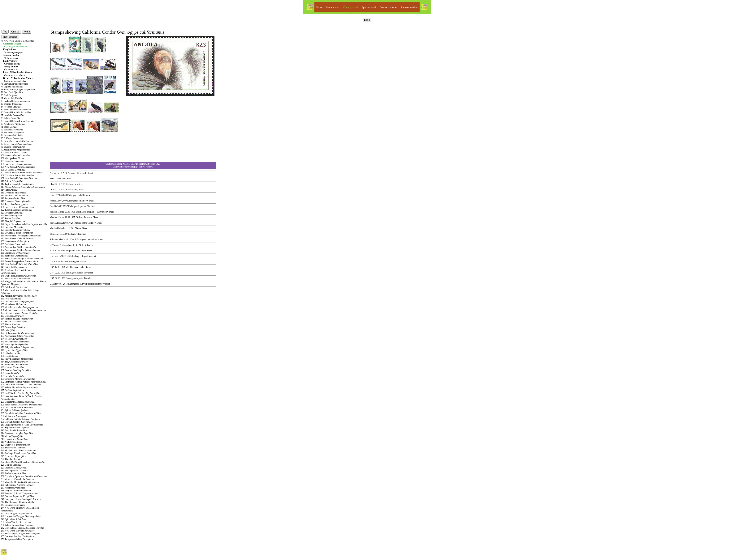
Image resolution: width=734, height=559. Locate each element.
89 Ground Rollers (18, 121)
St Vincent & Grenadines (61, 245)
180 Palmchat (11, 353)
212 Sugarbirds (14, 427)
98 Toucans (13, 147)
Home (319, 7)
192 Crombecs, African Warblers (23, 381)
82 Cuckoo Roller (15, 101)
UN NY (53, 261)
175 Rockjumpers (15, 341)
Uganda (53, 283)
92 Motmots (12, 129)
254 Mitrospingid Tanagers (20, 533)
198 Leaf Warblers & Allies (20, 393)
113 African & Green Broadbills (23, 187)
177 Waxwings (14, 344)
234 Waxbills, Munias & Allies (20, 482)
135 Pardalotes (14, 244)
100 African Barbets (14, 152)
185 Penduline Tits (14, 364)
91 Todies (9, 126)
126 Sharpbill (13, 221)
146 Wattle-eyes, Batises (18, 275)
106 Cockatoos (13, 169)
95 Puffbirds (12, 138)
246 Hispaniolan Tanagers (21, 516)
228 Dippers (11, 465)
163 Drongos (12, 316)
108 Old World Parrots (17, 175)
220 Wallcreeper (15, 444)
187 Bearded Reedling (16, 370)
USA (52, 267)
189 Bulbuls (13, 376)
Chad (52, 184)
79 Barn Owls (12, 92)
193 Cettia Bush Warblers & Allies (21, 384)
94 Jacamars (12, 135)
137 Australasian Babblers (20, 250)
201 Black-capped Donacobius (21, 404)
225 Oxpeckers (13, 456)
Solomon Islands (57, 239)
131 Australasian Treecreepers (21, 235)
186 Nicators (12, 367)
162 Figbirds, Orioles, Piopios (19, 313)
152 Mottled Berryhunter (19, 295)
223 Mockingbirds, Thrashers (18, 450)
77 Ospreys (12, 86)
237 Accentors (13, 487)
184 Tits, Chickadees (14, 361)
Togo (52, 250)
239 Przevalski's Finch (19, 493)
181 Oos (9, 356)
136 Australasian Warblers (19, 247)
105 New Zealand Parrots (18, 167)
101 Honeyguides (15, 155)
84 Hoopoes (11, 106)
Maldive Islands (57, 211)
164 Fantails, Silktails (17, 318)
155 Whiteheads (13, 304)
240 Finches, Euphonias (17, 496)
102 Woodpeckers (12, 158)
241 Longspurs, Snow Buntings (21, 499)
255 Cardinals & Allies (17, 536)
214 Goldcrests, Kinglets (17, 433)
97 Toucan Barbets (16, 144)
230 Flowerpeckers (14, 470)
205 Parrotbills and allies (21, 413)
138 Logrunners (15, 253)
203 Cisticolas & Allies (17, 407)
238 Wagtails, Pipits (16, 490)
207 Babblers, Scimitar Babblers (20, 419)
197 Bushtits (12, 390)
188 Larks (10, 373)
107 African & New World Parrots (21, 172)
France (53, 195)
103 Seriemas (12, 161)
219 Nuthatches (11, 442)
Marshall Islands (57, 223)
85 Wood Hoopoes (16, 109)
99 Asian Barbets (15, 149)
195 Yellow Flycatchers (19, 387)
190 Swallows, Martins (18, 379)
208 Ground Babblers (16, 422)
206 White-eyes (14, 416)
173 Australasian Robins (17, 336)
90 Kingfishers (13, 124)
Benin (52, 178)
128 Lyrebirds (12, 227)
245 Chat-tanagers (16, 513)
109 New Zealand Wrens (19, 178)
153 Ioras (11, 298)
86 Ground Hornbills (16, 112)
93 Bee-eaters (12, 132)
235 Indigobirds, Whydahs (17, 485)
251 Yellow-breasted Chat (17, 525)
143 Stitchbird (14, 267)
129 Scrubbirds (15, 230)
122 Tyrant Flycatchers (16, 210)
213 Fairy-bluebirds (14, 430)
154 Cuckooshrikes (17, 301)
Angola (53, 173)
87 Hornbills (12, 115)
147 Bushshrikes (15, 278)
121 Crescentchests (17, 207)
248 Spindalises (13, 519)
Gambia (53, 206)
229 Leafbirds (14, 467)
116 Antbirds (14, 195)
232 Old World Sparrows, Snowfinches (24, 476)
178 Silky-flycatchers (17, 347)
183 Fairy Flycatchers (17, 359)
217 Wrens (12, 436)
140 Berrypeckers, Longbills (22, 258)
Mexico (53, 234)
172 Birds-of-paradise (17, 333)
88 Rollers (11, 118)
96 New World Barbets (17, 141)
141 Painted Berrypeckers (19, 261)
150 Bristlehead (14, 287)
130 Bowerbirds (17, 232)
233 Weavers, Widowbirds (17, 479)
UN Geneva (55, 256)
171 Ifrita (9, 330)
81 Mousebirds (12, 98)
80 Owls (9, 95)
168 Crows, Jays (13, 327)
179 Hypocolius (14, 350)
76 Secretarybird (14, 84)
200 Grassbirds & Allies (18, 401)
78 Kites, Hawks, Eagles (18, 89)
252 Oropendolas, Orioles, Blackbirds (22, 528)
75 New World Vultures (17, 41)
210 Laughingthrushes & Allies (22, 424)
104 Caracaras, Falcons (16, 164)
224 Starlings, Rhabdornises (18, 453)
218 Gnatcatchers (14, 439)
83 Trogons (11, 104)
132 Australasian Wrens (16, 238)
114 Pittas (9, 189)
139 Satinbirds (14, 255)
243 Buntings (13, 505)
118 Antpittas (13, 198)
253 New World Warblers (17, 530)
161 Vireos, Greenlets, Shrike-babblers (23, 310)
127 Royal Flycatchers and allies (24, 224)
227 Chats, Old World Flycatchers (23, 462)
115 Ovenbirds (13, 192)
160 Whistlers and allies (19, 307)
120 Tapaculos (14, 204)
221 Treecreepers (13, 447)
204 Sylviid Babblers (14, 410)
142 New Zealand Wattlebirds (19, 264)
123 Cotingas (12, 212)
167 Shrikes (10, 324)
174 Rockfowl (14, 338)
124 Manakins (11, 215)
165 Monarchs (14, 321)
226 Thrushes (11, 459)
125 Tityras (10, 218)
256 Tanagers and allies (17, 539)
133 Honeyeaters (15, 241)
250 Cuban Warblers (16, 522)
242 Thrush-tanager (18, 502)
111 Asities (12, 181)
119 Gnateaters (16, 201)
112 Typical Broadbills (17, 184)
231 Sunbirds (13, 473)
